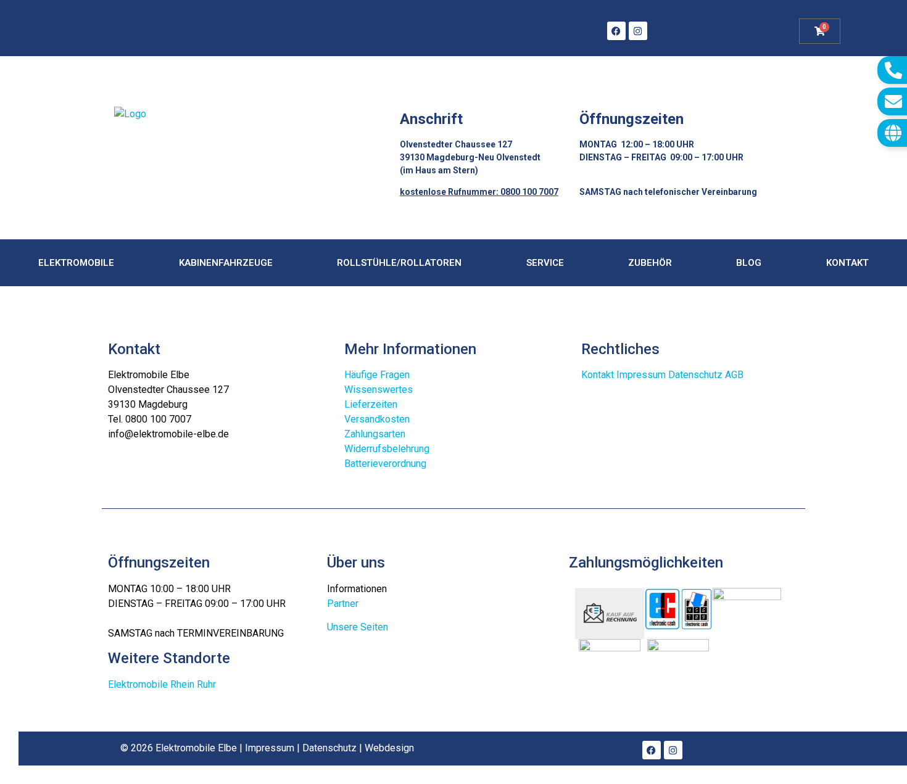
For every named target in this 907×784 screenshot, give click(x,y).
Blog (748, 262)
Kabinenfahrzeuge (226, 262)
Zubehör (650, 262)
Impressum (641, 375)
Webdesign (389, 748)
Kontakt (847, 262)
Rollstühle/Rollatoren (399, 262)
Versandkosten (377, 419)
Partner (342, 603)
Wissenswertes (378, 389)
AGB (734, 375)
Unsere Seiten (357, 627)
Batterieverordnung (385, 463)
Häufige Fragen (377, 375)
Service (545, 262)
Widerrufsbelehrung (386, 449)
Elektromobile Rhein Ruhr (162, 684)
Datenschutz (695, 375)
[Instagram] (638, 31)
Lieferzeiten (370, 404)
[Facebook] (616, 31)
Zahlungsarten (374, 434)
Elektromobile (76, 262)
